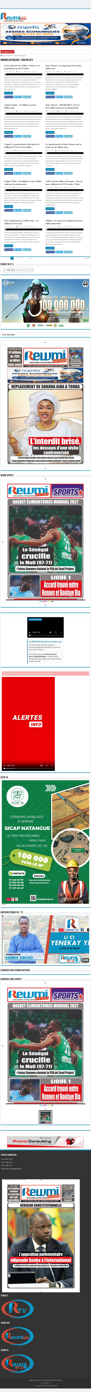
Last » (30, 258)
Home (4, 55)
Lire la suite (9, 93)
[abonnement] (89, 60)
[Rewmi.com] (14, 16)
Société (60, 71)
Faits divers (20, 71)
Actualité (17, 150)
